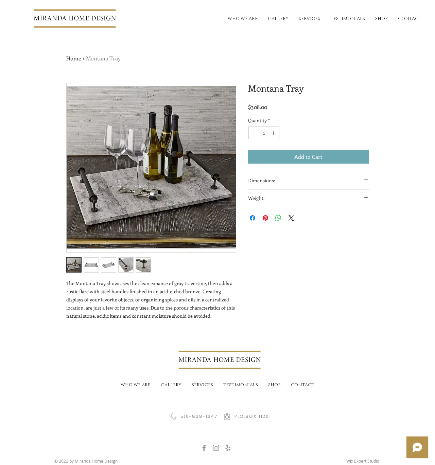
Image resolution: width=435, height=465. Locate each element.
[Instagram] (216, 448)
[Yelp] (228, 448)
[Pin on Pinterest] (265, 218)
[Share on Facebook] (252, 218)
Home (73, 58)
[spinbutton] (264, 133)
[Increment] (274, 133)
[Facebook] (204, 448)
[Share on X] (291, 218)
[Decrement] (253, 133)
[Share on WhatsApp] (278, 218)
